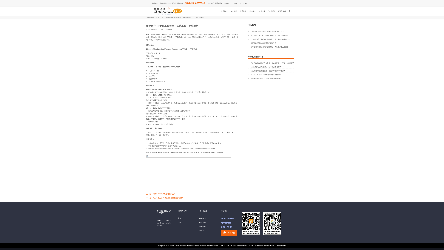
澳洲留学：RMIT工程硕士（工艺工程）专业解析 (172, 25)
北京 (179, 218)
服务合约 (202, 226)
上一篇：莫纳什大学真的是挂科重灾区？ (160, 194)
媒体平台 (202, 222)
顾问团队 (202, 218)
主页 (157, 18)
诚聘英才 (202, 230)
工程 (161, 18)
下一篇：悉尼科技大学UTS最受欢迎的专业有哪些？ (164, 198)
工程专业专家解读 (170, 18)
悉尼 (179, 222)
